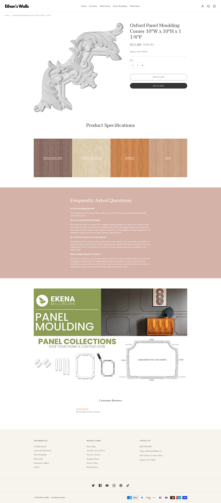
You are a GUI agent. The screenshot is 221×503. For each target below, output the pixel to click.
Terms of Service (94, 454)
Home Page (91, 446)
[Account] (202, 6)
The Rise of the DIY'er (96, 450)
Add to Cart (159, 77)
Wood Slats (135, 6)
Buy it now (158, 86)
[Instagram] (114, 485)
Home (84, 6)
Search (36, 467)
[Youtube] (107, 485)
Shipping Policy (93, 459)
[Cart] (214, 6)
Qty (132, 60)
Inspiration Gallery (41, 463)
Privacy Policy (92, 463)
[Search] (208, 6)
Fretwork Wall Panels (42, 450)
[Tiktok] (128, 485)
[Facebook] (100, 485)
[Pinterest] (121, 485)
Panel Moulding (120, 6)
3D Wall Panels (40, 446)
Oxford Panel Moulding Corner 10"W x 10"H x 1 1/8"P (31, 15)
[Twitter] (93, 485)
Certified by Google (58, 497)
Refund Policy (92, 467)
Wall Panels (105, 6)
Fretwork (93, 6)
